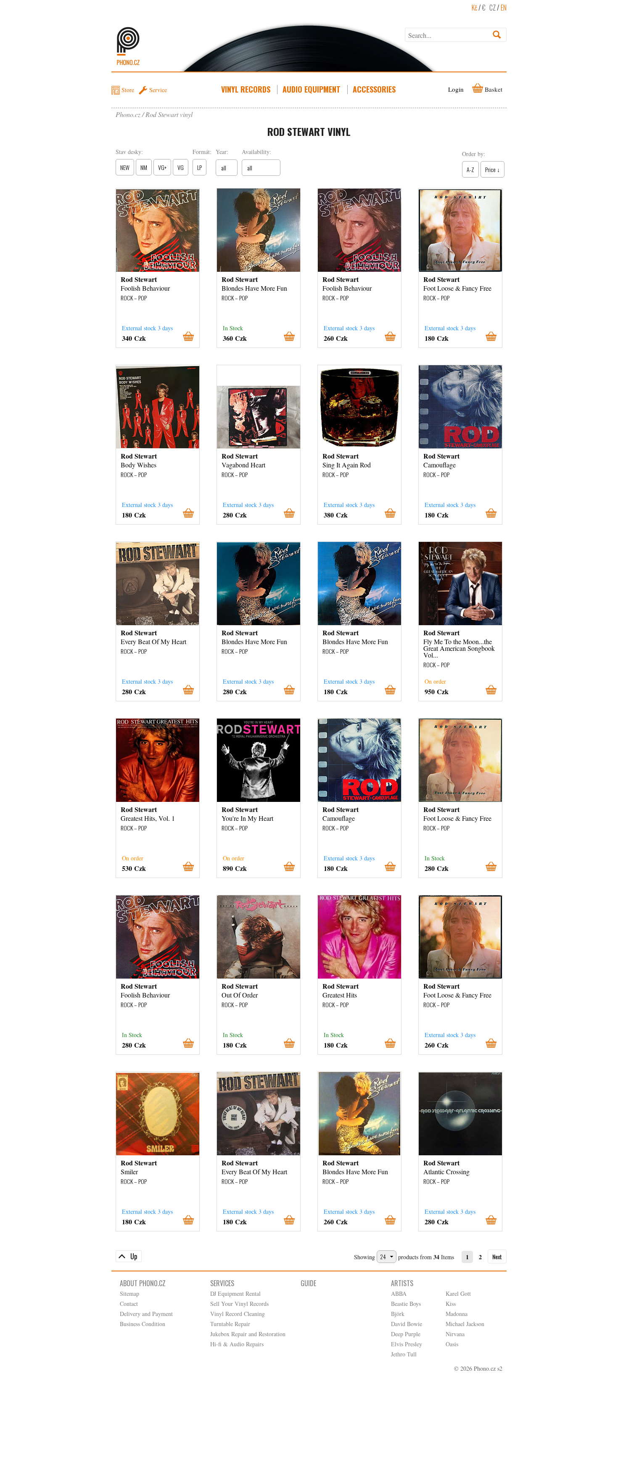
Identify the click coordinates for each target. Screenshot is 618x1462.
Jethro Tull (404, 1354)
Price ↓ (492, 169)
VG (180, 167)
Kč (474, 8)
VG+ (162, 167)
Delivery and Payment (146, 1314)
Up (133, 1256)
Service (158, 90)
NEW (124, 167)
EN (504, 8)
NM (143, 167)
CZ (492, 8)
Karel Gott (458, 1293)
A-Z (470, 169)
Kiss (451, 1304)
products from (415, 1257)
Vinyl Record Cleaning (237, 1314)
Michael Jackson (465, 1324)
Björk (397, 1314)
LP (199, 167)
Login (456, 89)
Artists (402, 1283)
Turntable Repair (230, 1324)
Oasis (452, 1344)
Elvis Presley (406, 1344)
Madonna (456, 1314)
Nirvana (455, 1334)
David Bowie (406, 1324)
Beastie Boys (406, 1304)
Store (127, 90)
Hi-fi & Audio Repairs (237, 1344)
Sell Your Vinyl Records (239, 1304)
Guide (308, 1283)
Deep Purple (405, 1334)
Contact (129, 1304)
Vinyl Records (245, 89)
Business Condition (142, 1324)
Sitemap (129, 1293)
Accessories (374, 89)
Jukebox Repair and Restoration (247, 1334)
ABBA (399, 1293)
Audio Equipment (312, 89)
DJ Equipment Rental (235, 1293)
